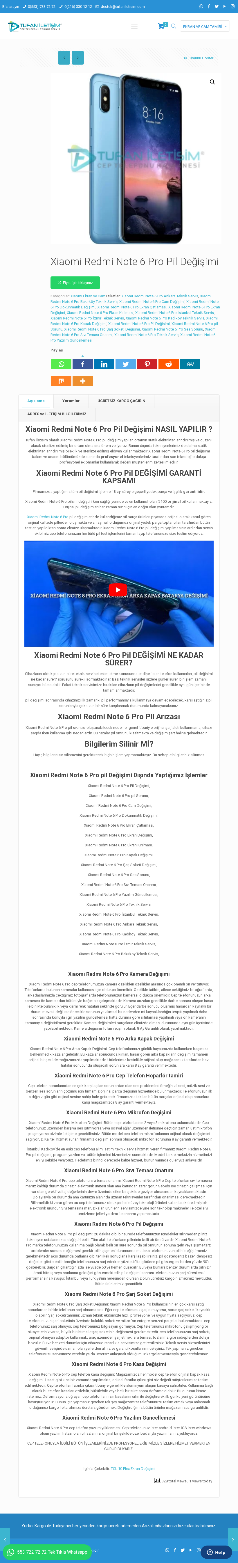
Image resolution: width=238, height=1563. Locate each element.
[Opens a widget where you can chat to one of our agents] (216, 1553)
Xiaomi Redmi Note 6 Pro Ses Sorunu (172, 329)
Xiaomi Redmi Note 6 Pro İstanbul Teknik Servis (174, 312)
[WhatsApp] (201, 6)
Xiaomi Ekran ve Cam (88, 296)
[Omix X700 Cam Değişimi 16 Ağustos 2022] (5, 1539)
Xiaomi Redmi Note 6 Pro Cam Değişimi (152, 301)
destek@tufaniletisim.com (123, 6)
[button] (212, 82)
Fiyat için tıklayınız (78, 282)
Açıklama (36, 401)
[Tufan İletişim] (35, 26)
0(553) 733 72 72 (41, 6)
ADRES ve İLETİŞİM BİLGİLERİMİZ (56, 414)
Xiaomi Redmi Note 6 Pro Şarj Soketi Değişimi (102, 329)
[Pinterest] (147, 361)
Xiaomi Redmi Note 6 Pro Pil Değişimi (139, 324)
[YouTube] (225, 6)
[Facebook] (209, 6)
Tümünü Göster (200, 58)
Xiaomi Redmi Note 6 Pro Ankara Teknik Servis (159, 296)
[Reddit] (168, 361)
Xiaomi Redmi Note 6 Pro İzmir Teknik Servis (87, 318)
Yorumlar (71, 401)
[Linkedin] (104, 361)
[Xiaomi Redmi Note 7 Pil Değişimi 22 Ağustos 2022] (233, 1539)
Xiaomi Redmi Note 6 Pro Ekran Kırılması (100, 312)
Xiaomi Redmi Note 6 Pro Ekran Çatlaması (132, 307)
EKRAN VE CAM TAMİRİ (202, 26)
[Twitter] (217, 6)
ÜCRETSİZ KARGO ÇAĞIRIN (121, 401)
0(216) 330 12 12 (78, 6)
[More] (83, 378)
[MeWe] (190, 361)
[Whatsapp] (61, 361)
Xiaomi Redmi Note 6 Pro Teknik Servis (146, 335)
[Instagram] (233, 6)
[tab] (36, 401)
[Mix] (61, 378)
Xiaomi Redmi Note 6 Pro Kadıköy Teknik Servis (165, 318)
